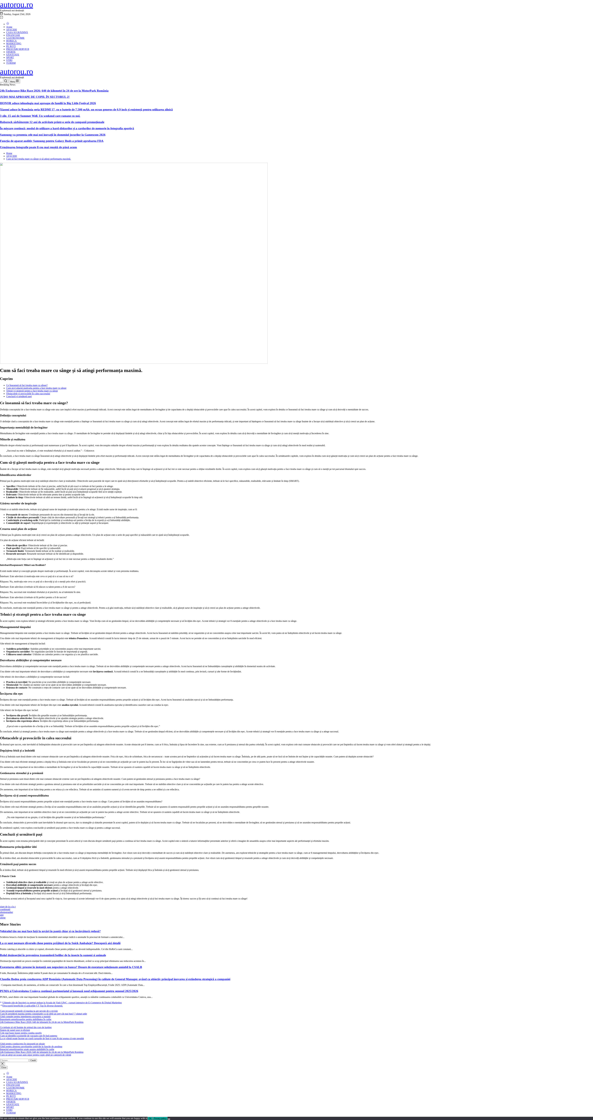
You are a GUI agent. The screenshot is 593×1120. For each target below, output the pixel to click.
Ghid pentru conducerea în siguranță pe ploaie (22, 1043)
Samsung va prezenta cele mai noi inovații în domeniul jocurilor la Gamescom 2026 (52, 134)
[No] (169, 1119)
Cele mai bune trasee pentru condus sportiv (21, 1033)
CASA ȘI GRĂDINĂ (17, 32)
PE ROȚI (11, 46)
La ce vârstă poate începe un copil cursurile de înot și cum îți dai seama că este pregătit (42, 1038)
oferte (3, 917)
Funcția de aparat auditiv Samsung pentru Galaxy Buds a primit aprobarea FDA (51, 141)
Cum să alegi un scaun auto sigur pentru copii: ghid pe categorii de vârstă (35, 1055)
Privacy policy (160, 1118)
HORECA (11, 40)
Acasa (9, 27)
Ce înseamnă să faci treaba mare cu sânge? (27, 385)
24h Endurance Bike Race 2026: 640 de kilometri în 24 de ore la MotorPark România (54, 90)
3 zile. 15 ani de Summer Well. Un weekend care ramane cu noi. (40, 115)
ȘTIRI (9, 60)
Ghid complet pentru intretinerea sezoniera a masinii (25, 1016)
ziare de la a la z (8, 906)
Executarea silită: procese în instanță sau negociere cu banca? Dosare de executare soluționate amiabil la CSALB (71, 967)
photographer (6, 912)
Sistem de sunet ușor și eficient (15, 1030)
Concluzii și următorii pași (19, 396)
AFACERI (11, 29)
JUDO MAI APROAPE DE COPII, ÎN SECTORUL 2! (34, 96)
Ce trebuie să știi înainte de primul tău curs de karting (26, 1027)
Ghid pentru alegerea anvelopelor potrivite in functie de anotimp (31, 1046)
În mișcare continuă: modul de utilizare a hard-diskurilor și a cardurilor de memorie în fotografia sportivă (67, 128)
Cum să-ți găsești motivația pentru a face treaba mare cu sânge (36, 388)
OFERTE (11, 52)
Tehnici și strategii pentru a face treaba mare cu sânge (32, 391)
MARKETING (13, 43)
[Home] (7, 24)
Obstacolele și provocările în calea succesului (28, 393)
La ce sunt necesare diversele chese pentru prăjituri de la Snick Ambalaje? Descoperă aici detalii (60, 943)
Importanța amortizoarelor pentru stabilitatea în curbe (25, 1019)
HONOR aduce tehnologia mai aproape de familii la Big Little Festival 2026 (48, 103)
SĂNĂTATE (12, 54)
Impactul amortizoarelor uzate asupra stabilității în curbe (27, 1049)
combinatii (5, 909)
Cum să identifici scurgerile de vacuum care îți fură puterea (28, 1035)
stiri (2, 915)
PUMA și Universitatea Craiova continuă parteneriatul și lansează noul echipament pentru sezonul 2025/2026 (69, 991)
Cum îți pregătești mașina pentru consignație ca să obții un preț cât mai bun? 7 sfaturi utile (43, 1013)
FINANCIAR (13, 35)
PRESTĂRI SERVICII (17, 49)
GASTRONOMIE (15, 38)
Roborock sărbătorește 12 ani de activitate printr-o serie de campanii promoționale (52, 122)
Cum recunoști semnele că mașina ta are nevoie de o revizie (29, 1011)
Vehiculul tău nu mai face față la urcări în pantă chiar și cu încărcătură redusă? (50, 931)
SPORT (10, 57)
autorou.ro (16, 4)
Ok (150, 1118)
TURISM (11, 63)
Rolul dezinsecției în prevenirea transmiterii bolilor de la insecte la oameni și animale (53, 955)
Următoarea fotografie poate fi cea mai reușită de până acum (38, 147)
